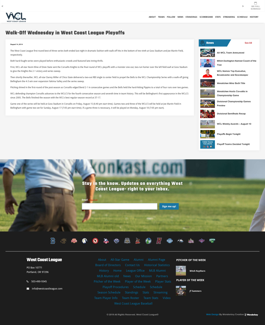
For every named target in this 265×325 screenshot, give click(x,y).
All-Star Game (120, 259)
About (152, 17)
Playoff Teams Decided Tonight (233, 144)
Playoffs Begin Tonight (228, 134)
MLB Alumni (157, 270)
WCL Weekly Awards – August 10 (234, 123)
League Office (135, 270)
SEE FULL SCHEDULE (255, 7)
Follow (171, 17)
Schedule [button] (242, 17)
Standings (191, 17)
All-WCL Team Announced (230, 52)
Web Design (212, 314)
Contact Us (132, 265)
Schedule (139, 287)
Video (167, 298)
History (254, 17)
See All (248, 43)
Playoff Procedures (116, 287)
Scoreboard (206, 17)
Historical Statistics (157, 265)
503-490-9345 (39, 281)
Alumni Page (156, 259)
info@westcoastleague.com (47, 288)
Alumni (139, 259)
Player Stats (163, 281)
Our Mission (143, 276)
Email (89, 200)
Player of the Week (138, 281)
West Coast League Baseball (133, 303)
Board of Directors (108, 265)
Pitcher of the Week (107, 281)
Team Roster (130, 298)
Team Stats (151, 298)
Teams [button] (161, 17)
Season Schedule (108, 292)
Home (117, 270)
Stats (146, 292)
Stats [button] (218, 17)
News (180, 17)
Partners (162, 276)
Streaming (229, 17)
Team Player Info (106, 298)
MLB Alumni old (108, 276)
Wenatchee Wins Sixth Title (231, 83)
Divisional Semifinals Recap (231, 113)
